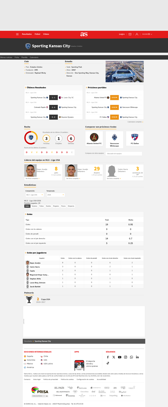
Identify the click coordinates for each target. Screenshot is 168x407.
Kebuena (121, 391)
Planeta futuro (110, 391)
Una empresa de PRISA (40, 390)
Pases (63, 206)
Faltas (41, 206)
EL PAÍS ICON (82, 395)
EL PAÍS (59, 387)
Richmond (131, 391)
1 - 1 (53, 97)
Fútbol (37, 34)
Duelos (48, 206)
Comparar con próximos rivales (100, 127)
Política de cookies (67, 379)
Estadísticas (30, 185)
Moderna (57, 395)
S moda (92, 395)
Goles (27, 206)
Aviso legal (36, 379)
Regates (56, 206)
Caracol (132, 387)
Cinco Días (83, 391)
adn (123, 387)
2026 (49, 195)
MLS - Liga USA (31, 195)
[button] (39, 396)
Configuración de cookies (85, 379)
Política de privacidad (50, 379)
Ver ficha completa (32, 178)
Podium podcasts (70, 395)
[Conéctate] (136, 34)
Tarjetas (34, 206)
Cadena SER (107, 387)
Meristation (113, 395)
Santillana (81, 387)
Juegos (122, 34)
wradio (75, 391)
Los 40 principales (70, 387)
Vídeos (46, 34)
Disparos (71, 206)
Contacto (27, 379)
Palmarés (29, 293)
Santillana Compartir (95, 387)
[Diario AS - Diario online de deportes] (84, 34)
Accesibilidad (101, 379)
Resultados (27, 34)
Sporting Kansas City (51, 46)
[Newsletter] (130, 34)
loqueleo (103, 395)
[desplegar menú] (17, 34)
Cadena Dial (92, 391)
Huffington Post (63, 391)
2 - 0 (53, 107)
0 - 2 (53, 117)
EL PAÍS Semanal (101, 391)
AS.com (115, 387)
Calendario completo (135, 122)
